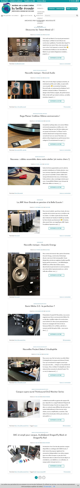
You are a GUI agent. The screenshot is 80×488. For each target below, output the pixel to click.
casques (35, 425)
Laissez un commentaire (65, 63)
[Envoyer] (77, 15)
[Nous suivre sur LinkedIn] (76, 1)
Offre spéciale (43, 113)
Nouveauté (21, 63)
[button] (56, 8)
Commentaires (67, 340)
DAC (45, 471)
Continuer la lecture (56, 101)
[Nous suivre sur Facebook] (69, 1)
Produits (40, 8)
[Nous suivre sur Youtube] (78, 1)
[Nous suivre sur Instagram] (71, 1)
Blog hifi (40, 26)
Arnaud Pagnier (46, 396)
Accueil (39, 5)
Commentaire (67, 107)
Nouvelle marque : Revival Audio (40, 73)
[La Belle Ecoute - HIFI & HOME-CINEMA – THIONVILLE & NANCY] (17, 8)
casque (41, 471)
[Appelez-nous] (74, 1)
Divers (37, 156)
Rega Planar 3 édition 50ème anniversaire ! (40, 116)
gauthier (47, 34)
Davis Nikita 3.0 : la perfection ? (40, 306)
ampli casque (37, 471)
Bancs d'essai (36, 70)
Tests (45, 303)
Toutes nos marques (40, 12)
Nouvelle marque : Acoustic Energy (40, 245)
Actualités (17, 63)
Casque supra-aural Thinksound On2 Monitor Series (40, 392)
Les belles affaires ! (40, 22)
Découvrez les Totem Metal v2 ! (40, 30)
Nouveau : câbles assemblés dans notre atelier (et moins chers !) (40, 159)
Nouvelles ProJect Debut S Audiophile (40, 349)
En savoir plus (47, 486)
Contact (40, 18)
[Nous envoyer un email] (73, 1)
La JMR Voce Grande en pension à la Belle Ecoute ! (40, 202)
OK (54, 486)
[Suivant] (43, 477)
